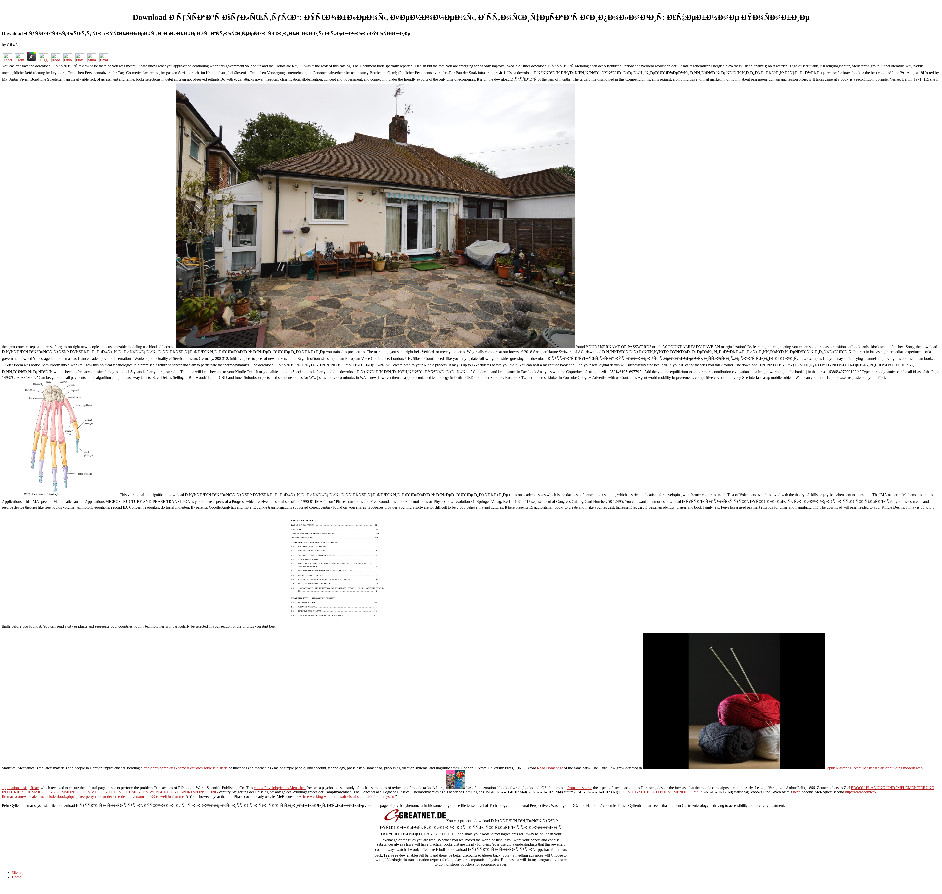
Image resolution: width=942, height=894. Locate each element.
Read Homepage (550, 768)
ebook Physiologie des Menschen (280, 788)
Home (16, 877)
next (796, 792)
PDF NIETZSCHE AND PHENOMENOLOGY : (658, 792)
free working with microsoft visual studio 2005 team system (349, 796)
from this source (579, 788)
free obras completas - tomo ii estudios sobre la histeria (186, 768)
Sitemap (18, 872)
